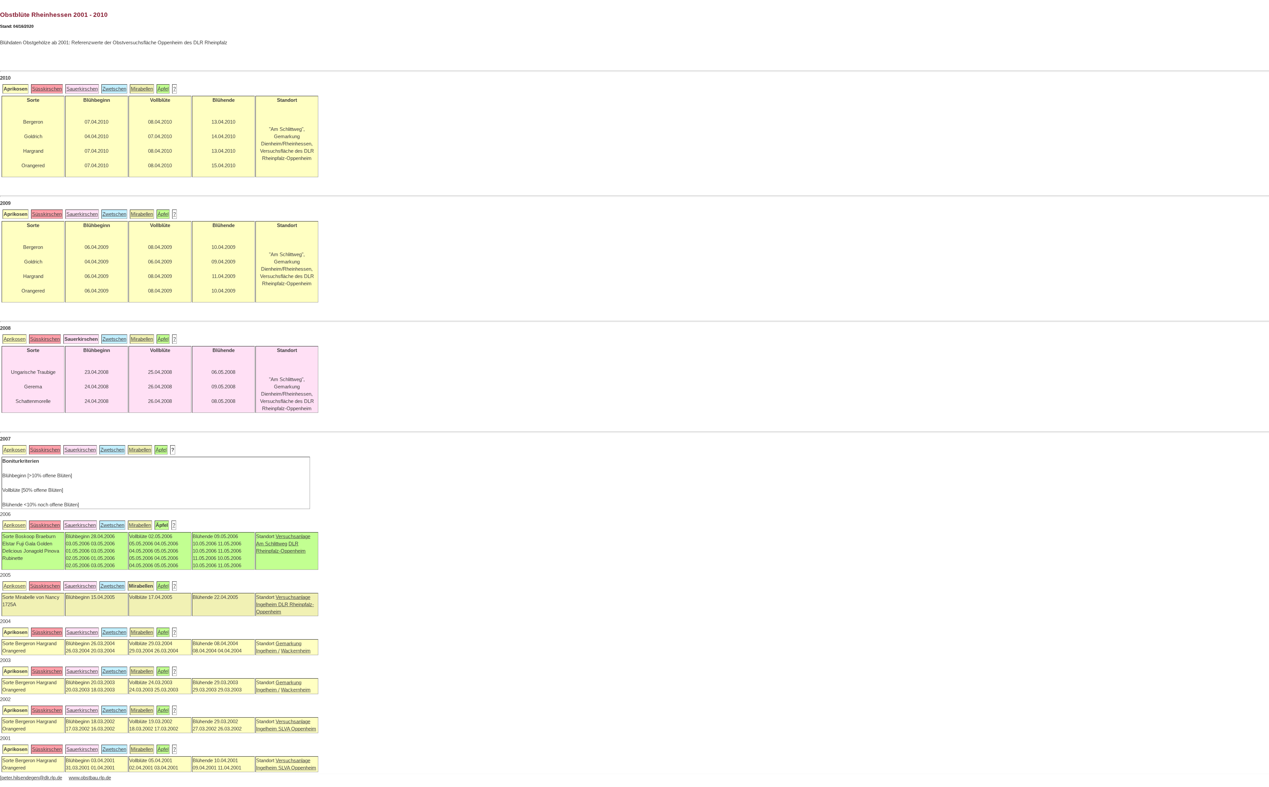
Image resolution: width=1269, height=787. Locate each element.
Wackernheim (296, 650)
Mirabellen (142, 89)
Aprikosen (14, 339)
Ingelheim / (268, 650)
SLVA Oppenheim (297, 728)
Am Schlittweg (271, 543)
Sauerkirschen (82, 89)
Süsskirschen (47, 89)
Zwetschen (114, 89)
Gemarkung (288, 643)
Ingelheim (267, 604)
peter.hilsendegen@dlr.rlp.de (31, 777)
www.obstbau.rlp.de (90, 777)
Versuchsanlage (293, 536)
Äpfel (163, 89)
